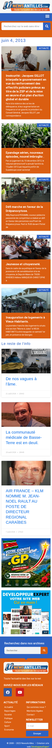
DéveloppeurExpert (40, 746)
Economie (9, 729)
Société (8, 714)
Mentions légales (35, 711)
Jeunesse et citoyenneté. (23, 264)
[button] (47, 16)
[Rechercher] (47, 26)
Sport (7, 726)
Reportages (9, 711)
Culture (7, 722)
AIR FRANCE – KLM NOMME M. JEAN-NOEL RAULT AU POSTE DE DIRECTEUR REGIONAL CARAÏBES (24, 507)
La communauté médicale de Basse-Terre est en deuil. (24, 437)
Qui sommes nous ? (36, 707)
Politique (8, 718)
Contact (31, 714)
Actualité (8, 707)
